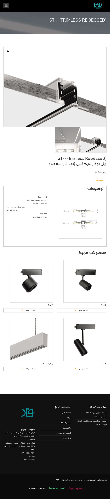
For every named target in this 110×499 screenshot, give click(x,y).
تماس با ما (67, 438)
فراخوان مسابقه (101, 417)
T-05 (103, 305)
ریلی (95, 172)
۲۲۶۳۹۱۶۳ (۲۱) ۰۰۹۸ (27, 453)
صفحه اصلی (66, 412)
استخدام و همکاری (63, 433)
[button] (7, 51)
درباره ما (68, 417)
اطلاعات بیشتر (30, 310)
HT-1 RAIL (48, 364)
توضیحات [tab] (99, 180)
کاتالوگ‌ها (67, 428)
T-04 (50, 305)
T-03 (103, 364)
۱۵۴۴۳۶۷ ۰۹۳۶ (29, 459)
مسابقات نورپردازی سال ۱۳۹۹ (96, 412)
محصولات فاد (65, 423)
